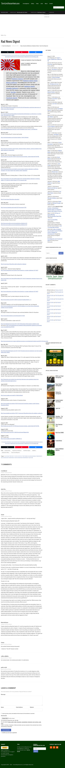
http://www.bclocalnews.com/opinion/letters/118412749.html (14, 137)
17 (19, 55)
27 (33, 55)
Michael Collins (50, 295)
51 (29, 56)
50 (28, 56)
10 (9, 55)
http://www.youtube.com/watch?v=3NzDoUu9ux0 (12, 395)
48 (25, 56)
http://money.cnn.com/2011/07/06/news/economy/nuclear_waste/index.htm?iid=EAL (20, 426)
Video (37, 3)
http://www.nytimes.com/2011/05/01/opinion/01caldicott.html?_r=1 (16, 299)
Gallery (32, 3)
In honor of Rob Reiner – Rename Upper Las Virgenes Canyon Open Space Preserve (55, 210)
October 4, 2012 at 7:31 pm (6, 491)
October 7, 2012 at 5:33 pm (6, 472)
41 (15, 56)
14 (15, 55)
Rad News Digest (26, 450)
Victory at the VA (59, 290)
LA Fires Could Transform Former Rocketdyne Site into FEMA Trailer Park (25, 14)
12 (12, 55)
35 (7, 56)
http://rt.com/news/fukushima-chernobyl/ (10, 199)
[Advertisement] (32, 24)
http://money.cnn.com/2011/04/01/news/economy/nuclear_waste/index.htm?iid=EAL (20, 156)
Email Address (19, 707)
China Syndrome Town (59, 425)
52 (30, 56)
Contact (51, 3)
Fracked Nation (59, 440)
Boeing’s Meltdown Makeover (60, 449)
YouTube (13, 92)
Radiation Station (35, 45)
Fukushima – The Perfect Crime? (59, 417)
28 (34, 55)
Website (32, 707)
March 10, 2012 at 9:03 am (6, 644)
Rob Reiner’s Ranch (41, 12)
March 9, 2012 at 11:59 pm (6, 658)
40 (14, 56)
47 (23, 56)
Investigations (26, 3)
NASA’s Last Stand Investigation (59, 376)
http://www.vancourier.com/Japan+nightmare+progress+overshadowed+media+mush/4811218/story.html (24, 341)
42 (16, 56)
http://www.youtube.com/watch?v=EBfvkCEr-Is (11, 438)
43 (18, 56)
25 (30, 55)
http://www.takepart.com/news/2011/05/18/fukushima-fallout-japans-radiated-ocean (20, 323)
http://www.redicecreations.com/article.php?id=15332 (13, 315)
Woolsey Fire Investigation (58, 392)
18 (21, 55)
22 (26, 55)
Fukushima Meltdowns (27, 45)
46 (22, 56)
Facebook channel (11, 98)
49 (26, 56)
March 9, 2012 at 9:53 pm (6, 669)
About (46, 3)
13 (14, 55)
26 (32, 55)
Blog (21, 45)
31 (39, 55)
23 (28, 55)
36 (8, 56)
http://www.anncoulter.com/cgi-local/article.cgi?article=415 (14, 223)
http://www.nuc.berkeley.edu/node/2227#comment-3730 (13, 207)
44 (19, 56)
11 (11, 55)
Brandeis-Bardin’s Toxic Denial (59, 401)
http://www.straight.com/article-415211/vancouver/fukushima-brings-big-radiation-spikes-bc (21, 413)
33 (41, 55)
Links (41, 3)
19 (22, 55)
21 (25, 55)
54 (33, 56)
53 (32, 56)
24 (29, 55)
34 (5, 56)
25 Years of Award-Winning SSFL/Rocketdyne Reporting (54, 215)
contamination (7, 450)
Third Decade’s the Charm (22, 12)
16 (18, 55)
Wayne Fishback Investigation (59, 384)
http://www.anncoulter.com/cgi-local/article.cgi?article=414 (14, 224)
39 (12, 56)
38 (11, 56)
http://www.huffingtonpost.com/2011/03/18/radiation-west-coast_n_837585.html (19, 129)
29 (36, 55)
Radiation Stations (17, 78)
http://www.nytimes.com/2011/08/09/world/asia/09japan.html (15, 432)
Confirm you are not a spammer (9, 732)
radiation (34, 450)
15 (16, 55)
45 (21, 56)
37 (9, 56)
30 (37, 55)
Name (2, 707)
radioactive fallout (5, 452)
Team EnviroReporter (6, 45)
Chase (2, 642)
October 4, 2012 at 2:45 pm (6, 624)
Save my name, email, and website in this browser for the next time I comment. (18, 713)
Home (2, 35)
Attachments (4, 715)
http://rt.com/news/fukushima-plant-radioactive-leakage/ (13, 264)
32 (40, 55)
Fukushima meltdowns (16, 450)
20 (23, 55)
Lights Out (58, 408)
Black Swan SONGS (60, 432)
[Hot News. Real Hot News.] (10, 3)
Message (3, 694)
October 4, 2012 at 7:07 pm (6, 516)
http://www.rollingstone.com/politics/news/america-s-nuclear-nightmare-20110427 (19, 270)
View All (36, 56)
